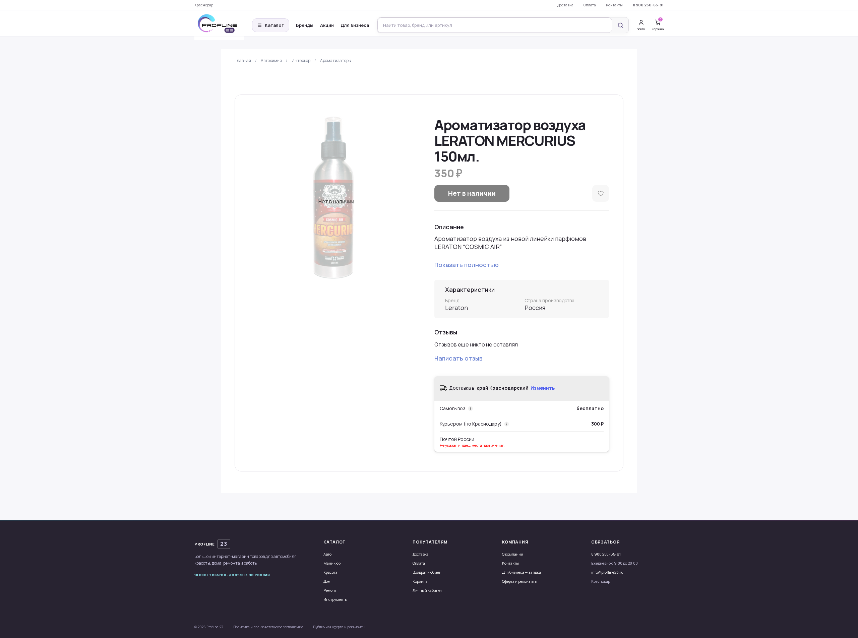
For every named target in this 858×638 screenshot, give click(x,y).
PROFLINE (210, 544)
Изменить (543, 388)
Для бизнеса (355, 25)
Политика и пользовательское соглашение (268, 627)
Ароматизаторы (335, 60)
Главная (243, 60)
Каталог (271, 25)
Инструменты (335, 599)
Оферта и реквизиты (519, 581)
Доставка (565, 4)
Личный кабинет (427, 590)
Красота (330, 572)
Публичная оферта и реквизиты (339, 627)
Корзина (420, 581)
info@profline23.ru (607, 572)
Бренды (304, 25)
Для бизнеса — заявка (521, 572)
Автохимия (271, 60)
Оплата (590, 4)
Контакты (614, 4)
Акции (327, 25)
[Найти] (620, 25)
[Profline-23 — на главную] (219, 25)
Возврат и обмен (427, 572)
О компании (512, 554)
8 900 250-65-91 (648, 4)
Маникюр (332, 563)
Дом (326, 581)
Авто (327, 554)
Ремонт (329, 590)
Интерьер (301, 60)
